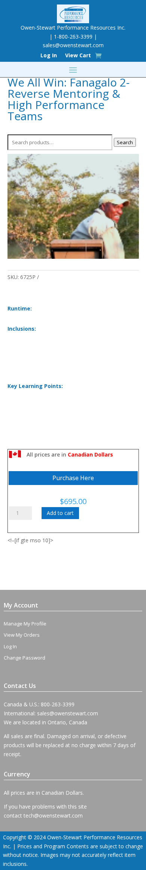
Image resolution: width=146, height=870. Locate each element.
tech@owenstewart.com (53, 815)
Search (125, 142)
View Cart (78, 56)
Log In (48, 56)
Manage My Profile (25, 623)
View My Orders (22, 634)
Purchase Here (73, 478)
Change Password (24, 657)
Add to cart (60, 512)
